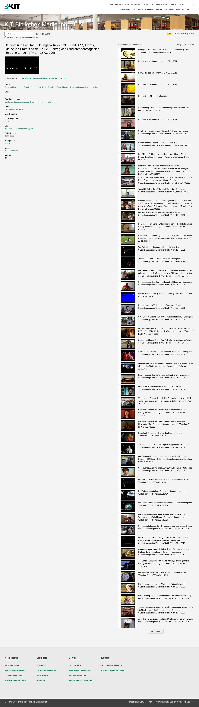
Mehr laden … (156, 631)
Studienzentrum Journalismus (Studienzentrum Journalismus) (30, 102)
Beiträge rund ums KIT (14, 109)
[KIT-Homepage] (12, 7)
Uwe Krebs (42, 87)
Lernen (159, 9)
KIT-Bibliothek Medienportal (39, 24)
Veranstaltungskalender (79, 670)
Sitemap (173, 4)
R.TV (7, 95)
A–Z (188, 9)
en (193, 4)
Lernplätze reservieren (46, 670)
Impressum (135, 4)
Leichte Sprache (122, 4)
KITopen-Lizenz (11, 151)
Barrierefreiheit (161, 4)
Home (110, 4)
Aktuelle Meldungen (77, 675)
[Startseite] (194, 9)
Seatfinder (41, 665)
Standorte (41, 680)
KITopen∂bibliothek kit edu (112, 670)
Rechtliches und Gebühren (80, 680)
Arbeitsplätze (42, 675)
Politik (7, 143)
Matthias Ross (68, 87)
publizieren (191, 34)
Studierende (125, 9)
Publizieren (169, 9)
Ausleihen (149, 9)
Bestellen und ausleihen (15, 670)
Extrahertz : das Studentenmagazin (19, 129)
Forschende (138, 9)
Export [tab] (64, 78)
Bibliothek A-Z (75, 665)
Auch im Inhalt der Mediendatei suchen (22, 37)
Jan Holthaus (94, 87)
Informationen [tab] (12, 78)
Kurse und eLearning (13, 675)
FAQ (169, 34)
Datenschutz (148, 4)
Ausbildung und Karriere (15, 680)
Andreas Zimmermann (14, 87)
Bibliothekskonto (11, 665)
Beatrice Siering (30, 87)
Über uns (180, 9)
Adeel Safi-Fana (54, 87)
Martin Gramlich (81, 87)
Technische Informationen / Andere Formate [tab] (39, 78)
